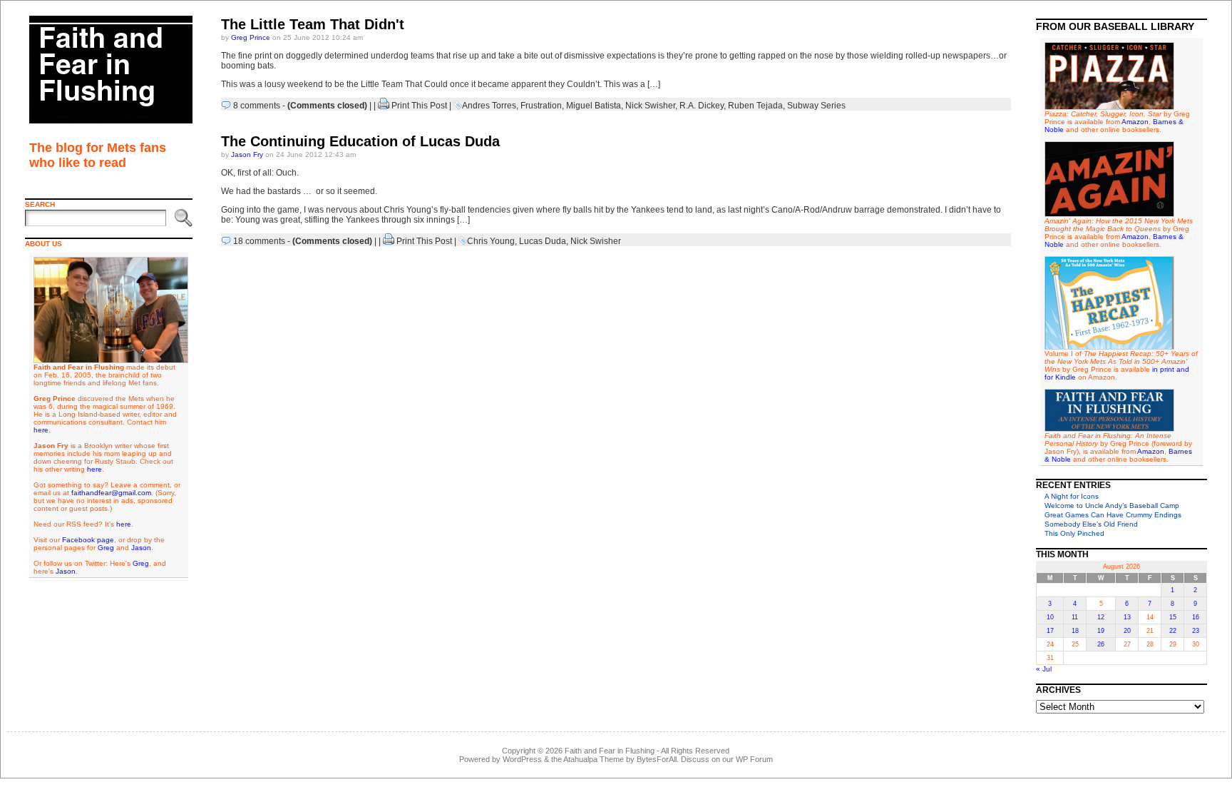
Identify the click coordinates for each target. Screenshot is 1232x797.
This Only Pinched (1074, 533)
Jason (141, 548)
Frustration (541, 106)
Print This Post (419, 106)
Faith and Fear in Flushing (609, 750)
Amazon (1135, 122)
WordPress (522, 759)
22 (1172, 630)
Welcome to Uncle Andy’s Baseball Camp (1111, 505)
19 (1100, 630)
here (41, 430)
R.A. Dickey (701, 106)
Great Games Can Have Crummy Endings (1112, 515)
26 (1100, 644)
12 (1100, 617)
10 (1050, 617)
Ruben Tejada (755, 106)
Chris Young (491, 241)
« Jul (1044, 669)
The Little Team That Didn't (312, 24)
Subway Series (816, 106)
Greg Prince (250, 37)
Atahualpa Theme (593, 759)
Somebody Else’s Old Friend (1091, 524)
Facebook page (88, 540)
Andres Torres (489, 106)
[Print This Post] (383, 106)
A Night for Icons (1071, 496)
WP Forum (754, 759)
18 (1075, 630)
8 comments (256, 106)
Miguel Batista (593, 106)
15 (1172, 617)
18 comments (259, 241)
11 (1075, 617)
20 (1127, 630)
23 (1195, 630)
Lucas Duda (542, 241)
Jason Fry (247, 154)
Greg (106, 548)
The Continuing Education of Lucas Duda (360, 141)
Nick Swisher (650, 106)
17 (1050, 630)
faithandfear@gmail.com (111, 493)
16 (1195, 617)
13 (1127, 617)
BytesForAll (657, 759)
